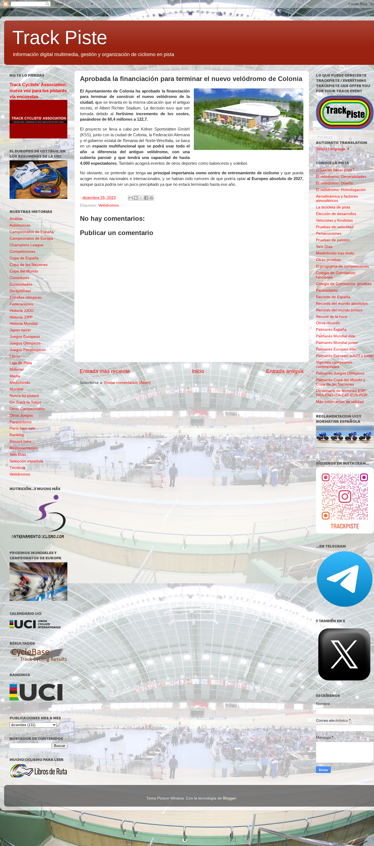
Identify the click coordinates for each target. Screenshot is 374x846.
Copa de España (24, 258)
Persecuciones (328, 233)
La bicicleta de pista (333, 207)
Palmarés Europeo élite (336, 349)
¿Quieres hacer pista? (335, 170)
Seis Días (18, 455)
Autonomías (20, 225)
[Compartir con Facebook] (146, 198)
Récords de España (333, 297)
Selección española (26, 461)
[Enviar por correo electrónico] (130, 198)
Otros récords (328, 323)
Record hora (20, 441)
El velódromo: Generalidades (341, 177)
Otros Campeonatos (27, 409)
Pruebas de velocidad (334, 227)
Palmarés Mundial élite (335, 336)
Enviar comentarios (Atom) (127, 383)
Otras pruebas (328, 260)
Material (17, 369)
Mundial (16, 389)
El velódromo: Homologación (341, 190)
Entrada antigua (285, 371)
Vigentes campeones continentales (334, 364)
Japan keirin (20, 330)
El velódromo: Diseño (334, 183)
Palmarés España (331, 330)
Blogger (229, 798)
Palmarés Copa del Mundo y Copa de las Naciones (340, 382)
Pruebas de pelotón (333, 240)
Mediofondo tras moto (335, 253)
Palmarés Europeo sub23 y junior (345, 356)
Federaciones (21, 304)
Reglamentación (24, 448)
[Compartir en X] (141, 198)
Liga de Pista (21, 363)
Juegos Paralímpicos (28, 350)
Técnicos (17, 468)
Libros (15, 356)
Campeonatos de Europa (31, 238)
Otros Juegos (21, 415)
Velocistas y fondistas (334, 220)
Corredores (19, 278)
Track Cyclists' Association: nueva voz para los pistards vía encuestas (38, 90)
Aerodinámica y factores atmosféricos (337, 198)
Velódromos (108, 205)
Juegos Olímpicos (25, 343)
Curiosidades (21, 284)
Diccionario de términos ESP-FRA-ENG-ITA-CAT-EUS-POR (341, 393)
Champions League (27, 245)
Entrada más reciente (105, 371)
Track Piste (59, 37)
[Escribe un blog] (136, 198)
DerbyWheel (20, 291)
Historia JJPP (21, 317)
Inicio (198, 371)
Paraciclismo (20, 422)
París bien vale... (24, 428)
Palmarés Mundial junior (337, 343)
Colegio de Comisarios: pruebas (344, 284)
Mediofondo (20, 383)
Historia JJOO (22, 311)
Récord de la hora (331, 317)
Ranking (17, 435)
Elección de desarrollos (336, 214)
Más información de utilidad (340, 402)
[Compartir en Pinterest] (151, 198)
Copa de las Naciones (29, 265)
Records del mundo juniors (339, 310)
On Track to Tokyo (25, 402)
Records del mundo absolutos (342, 304)
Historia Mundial (24, 323)
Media (15, 376)
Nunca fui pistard (24, 396)
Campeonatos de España (32, 232)
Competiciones (22, 252)
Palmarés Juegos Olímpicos (340, 373)
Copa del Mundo (24, 271)
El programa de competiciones (342, 266)
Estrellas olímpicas (26, 297)
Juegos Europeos (25, 337)
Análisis (16, 219)
